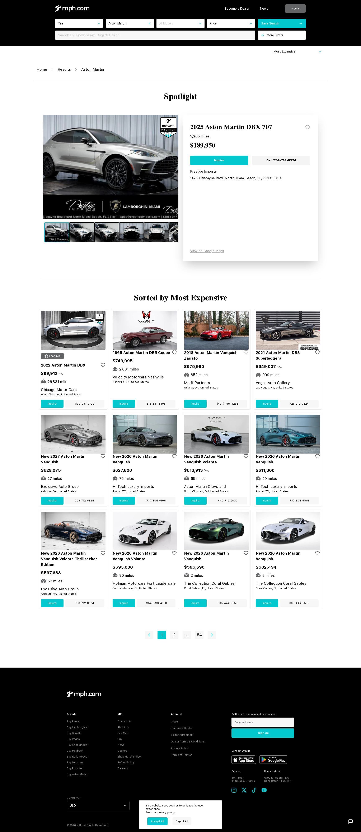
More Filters (275, 35)
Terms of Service (181, 755)
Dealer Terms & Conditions (188, 741)
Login (174, 721)
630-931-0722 (84, 403)
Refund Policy (126, 762)
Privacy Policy (179, 748)
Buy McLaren (75, 762)
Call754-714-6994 (281, 160)
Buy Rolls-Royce (77, 756)
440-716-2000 (227, 500)
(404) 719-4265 (227, 403)
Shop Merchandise (129, 756)
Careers (123, 768)
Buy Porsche (75, 768)
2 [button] (174, 635)
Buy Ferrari (73, 721)
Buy (120, 739)
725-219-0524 (299, 403)
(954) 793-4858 (156, 603)
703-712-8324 (84, 500)
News (264, 8)
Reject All (182, 821)
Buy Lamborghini (77, 727)
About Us (123, 727)
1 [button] (162, 635)
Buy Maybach (75, 750)
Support (236, 771)
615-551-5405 (156, 403)
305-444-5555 (228, 603)
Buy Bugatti (74, 733)
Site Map (123, 733)
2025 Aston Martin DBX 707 (231, 127)
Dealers (122, 750)
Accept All (157, 821)
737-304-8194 (156, 500)
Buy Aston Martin (77, 774)
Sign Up (263, 733)
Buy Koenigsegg (77, 745)
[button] (149, 635)
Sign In (295, 8)
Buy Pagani (73, 739)
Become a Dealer (237, 8)
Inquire (219, 160)
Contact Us (124, 721)
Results (64, 69)
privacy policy (166, 812)
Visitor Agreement (182, 734)
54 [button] (199, 635)
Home (42, 69)
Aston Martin (92, 69)
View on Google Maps (207, 251)
